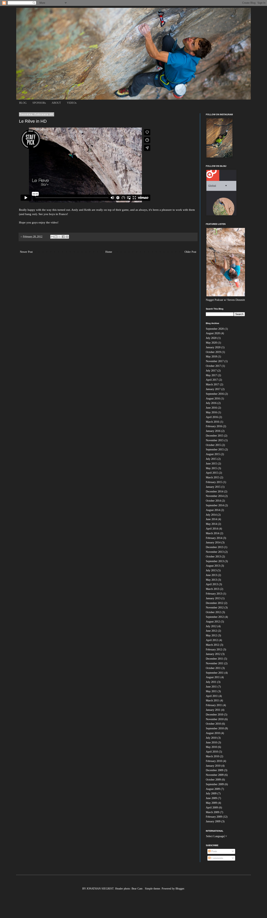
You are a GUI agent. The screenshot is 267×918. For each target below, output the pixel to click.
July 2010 (211, 737)
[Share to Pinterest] (67, 237)
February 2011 (214, 705)
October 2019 (213, 352)
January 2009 (213, 821)
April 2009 (212, 807)
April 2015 (212, 472)
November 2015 (215, 440)
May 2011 (211, 691)
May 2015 (211, 468)
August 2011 (213, 677)
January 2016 (213, 431)
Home (108, 251)
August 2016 (213, 398)
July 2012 (211, 626)
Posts (214, 851)
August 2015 (213, 454)
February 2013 (214, 593)
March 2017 (212, 384)
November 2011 (214, 663)
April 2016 (212, 417)
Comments (217, 858)
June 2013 (211, 575)
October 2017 (213, 365)
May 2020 (211, 342)
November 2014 (215, 496)
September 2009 (215, 784)
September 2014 (215, 505)
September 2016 (215, 393)
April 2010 (212, 751)
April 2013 (212, 584)
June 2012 (211, 630)
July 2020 (211, 338)
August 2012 (213, 621)
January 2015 (213, 486)
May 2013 (211, 579)
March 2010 (212, 756)
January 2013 (213, 598)
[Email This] (52, 237)
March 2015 (212, 477)
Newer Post (26, 251)
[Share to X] (60, 237)
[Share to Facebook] (63, 237)
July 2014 (211, 514)
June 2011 (211, 686)
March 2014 (212, 533)
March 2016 (212, 421)
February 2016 (214, 426)
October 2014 (213, 500)
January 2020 (213, 347)
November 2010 (215, 719)
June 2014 (211, 519)
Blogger (180, 888)
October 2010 (213, 723)
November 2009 (215, 774)
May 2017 (211, 375)
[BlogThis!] (56, 237)
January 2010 (213, 765)
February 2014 (214, 538)
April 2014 (212, 528)
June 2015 (211, 463)
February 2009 (214, 816)
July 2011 (211, 681)
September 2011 (215, 672)
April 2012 (212, 640)
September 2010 (215, 728)
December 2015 (214, 435)
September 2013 (215, 561)
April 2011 (212, 696)
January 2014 (213, 542)
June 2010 (211, 742)
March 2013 (212, 589)
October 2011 (213, 668)
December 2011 (214, 658)
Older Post (190, 251)
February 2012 (214, 649)
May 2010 (211, 747)
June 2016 (211, 407)
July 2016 (211, 403)
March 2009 (212, 812)
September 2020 (215, 328)
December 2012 (214, 603)
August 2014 (213, 510)
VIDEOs (71, 102)
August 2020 (213, 333)
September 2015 (215, 449)
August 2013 (213, 565)
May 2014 (211, 523)
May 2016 (211, 412)
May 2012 (211, 635)
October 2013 (213, 556)
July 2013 (211, 570)
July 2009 (211, 793)
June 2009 (211, 798)
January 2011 (213, 709)
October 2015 (213, 445)
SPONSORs (39, 102)
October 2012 (213, 612)
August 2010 (213, 733)
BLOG (23, 102)
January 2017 (213, 389)
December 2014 (214, 491)
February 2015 (214, 482)
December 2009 (214, 770)
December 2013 (214, 547)
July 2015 (211, 458)
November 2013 (215, 551)
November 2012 (215, 607)
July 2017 (211, 370)
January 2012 (213, 654)
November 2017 (215, 361)
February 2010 (214, 761)
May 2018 (211, 356)
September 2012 (215, 616)
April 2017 (212, 379)
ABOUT (56, 102)
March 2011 (212, 700)
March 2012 (212, 644)
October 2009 (213, 779)
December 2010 (214, 714)
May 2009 (211, 802)
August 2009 (213, 789)
